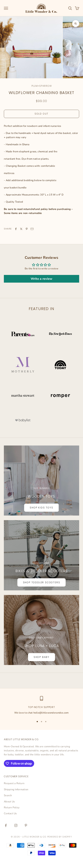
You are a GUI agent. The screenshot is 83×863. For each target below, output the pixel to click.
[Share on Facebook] (15, 228)
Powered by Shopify (59, 836)
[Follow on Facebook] (6, 825)
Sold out (41, 113)
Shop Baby (41, 657)
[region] (41, 705)
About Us (9, 801)
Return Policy (11, 807)
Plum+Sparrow (41, 85)
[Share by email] (32, 228)
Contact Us (10, 813)
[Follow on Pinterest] (26, 825)
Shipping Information (16, 789)
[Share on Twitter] (21, 228)
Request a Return (14, 783)
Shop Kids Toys (41, 507)
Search (8, 795)
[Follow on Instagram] (16, 825)
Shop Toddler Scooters (41, 582)
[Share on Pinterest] (26, 228)
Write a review (42, 279)
